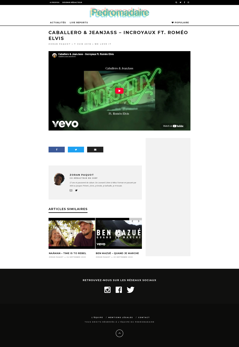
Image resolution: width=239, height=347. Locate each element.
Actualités (58, 22)
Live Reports (79, 22)
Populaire (181, 22)
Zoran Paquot (60, 44)
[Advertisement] (168, 215)
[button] (72, 233)
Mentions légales (120, 317)
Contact (144, 317)
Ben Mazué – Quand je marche (117, 253)
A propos (54, 2)
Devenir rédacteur (72, 2)
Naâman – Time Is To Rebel (67, 253)
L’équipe (97, 317)
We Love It (103, 44)
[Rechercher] (176, 2)
